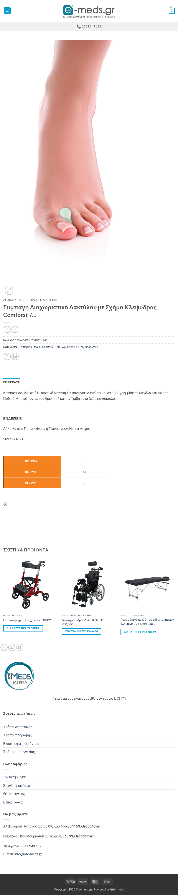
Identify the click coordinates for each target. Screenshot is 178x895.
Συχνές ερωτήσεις (17, 785)
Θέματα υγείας (14, 794)
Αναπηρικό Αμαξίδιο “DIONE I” (82, 620)
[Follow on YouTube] (19, 647)
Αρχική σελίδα (14, 300)
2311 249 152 (31, 846)
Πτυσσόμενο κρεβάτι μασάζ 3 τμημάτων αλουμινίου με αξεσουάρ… (147, 621)
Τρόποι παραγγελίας (19, 752)
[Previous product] (15, 329)
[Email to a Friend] (15, 356)
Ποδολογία (91, 347)
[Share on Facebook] (7, 356)
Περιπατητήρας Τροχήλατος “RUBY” (27, 620)
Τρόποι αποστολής (17, 727)
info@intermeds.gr (28, 854)
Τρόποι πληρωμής (17, 735)
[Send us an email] (11, 647)
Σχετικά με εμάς (14, 777)
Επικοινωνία (13, 802)
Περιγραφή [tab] (11, 382)
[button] (7, 10)
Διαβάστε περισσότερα (23, 628)
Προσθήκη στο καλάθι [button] (81, 631)
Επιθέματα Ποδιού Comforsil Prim (40, 347)
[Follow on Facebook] (4, 647)
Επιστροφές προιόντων (21, 743)
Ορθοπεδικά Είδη (43, 300)
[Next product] (7, 329)
